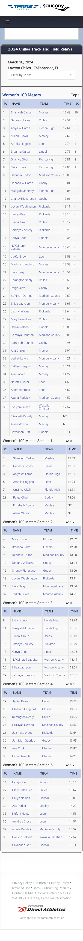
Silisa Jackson (20, 303)
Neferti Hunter (20, 382)
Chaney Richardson (23, 198)
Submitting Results (55, 888)
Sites (36, 888)
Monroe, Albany (49, 247)
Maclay (43, 350)
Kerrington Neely (21, 280)
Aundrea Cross (20, 390)
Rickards (44, 206)
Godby (43, 183)
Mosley (43, 112)
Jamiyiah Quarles (22, 342)
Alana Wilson (19, 424)
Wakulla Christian (44, 407)
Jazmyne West (20, 311)
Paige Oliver (18, 288)
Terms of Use (21, 888)
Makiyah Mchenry (22, 191)
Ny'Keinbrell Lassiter (18, 247)
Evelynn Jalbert (20, 407)
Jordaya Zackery (21, 230)
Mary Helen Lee (21, 319)
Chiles (43, 120)
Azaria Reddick (20, 397)
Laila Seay (17, 272)
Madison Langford (22, 264)
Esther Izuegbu (20, 366)
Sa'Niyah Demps (22, 295)
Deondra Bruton (21, 175)
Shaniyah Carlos (21, 112)
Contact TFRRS (23, 893)
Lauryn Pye (18, 214)
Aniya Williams (20, 128)
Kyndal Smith (19, 222)
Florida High (46, 128)
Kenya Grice (19, 238)
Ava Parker (18, 374)
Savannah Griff (20, 432)
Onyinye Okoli (19, 159)
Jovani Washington (23, 206)
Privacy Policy (22, 883)
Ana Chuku (18, 350)
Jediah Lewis (19, 358)
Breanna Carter (20, 151)
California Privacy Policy (52, 883)
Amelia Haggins (21, 143)
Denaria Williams (22, 183)
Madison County (49, 175)
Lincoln (43, 151)
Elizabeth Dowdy (21, 416)
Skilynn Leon (19, 167)
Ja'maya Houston (22, 335)
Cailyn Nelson (20, 327)
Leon (42, 143)
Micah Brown (19, 136)
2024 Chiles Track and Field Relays (40, 49)
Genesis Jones (20, 120)
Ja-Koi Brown (19, 256)
